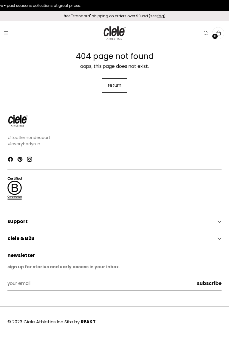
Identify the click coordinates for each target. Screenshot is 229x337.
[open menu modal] (6, 33)
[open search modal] (205, 33)
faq (160, 15)
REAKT (88, 322)
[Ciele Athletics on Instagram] (30, 160)
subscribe (209, 283)
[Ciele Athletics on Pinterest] (20, 160)
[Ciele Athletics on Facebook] (11, 160)
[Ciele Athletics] (114, 33)
